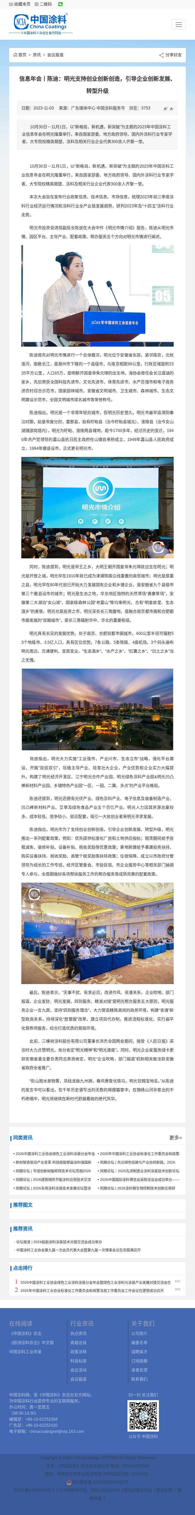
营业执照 (164, 1490)
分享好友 (173, 55)
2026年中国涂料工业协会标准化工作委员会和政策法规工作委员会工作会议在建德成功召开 (92, 1291)
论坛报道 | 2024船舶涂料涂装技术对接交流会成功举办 (59, 1242)
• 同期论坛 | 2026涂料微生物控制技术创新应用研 (136, 1188)
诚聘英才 (139, 1352)
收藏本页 (22, 4)
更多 (175, 1137)
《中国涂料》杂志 (25, 1333)
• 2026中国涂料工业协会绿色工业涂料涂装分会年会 (54, 1154)
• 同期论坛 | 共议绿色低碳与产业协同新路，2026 (136, 1162)
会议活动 (78, 1370)
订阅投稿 (139, 1361)
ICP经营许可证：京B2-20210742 (90, 1490)
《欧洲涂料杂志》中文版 (31, 1343)
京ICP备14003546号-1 (34, 1490)
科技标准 (78, 1361)
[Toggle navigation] (179, 25)
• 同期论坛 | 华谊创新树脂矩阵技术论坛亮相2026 (52, 1171)
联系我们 (139, 1379)
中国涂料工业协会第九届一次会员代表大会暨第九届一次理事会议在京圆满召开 (78, 1250)
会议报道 (55, 55)
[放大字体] (166, 108)
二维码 (46, 4)
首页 (22, 55)
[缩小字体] (172, 108)
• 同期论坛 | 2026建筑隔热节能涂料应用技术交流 (52, 1180)
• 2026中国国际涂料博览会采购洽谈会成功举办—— (138, 1180)
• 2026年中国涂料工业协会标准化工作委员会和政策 (138, 1154)
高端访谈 (78, 1343)
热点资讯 (78, 1333)
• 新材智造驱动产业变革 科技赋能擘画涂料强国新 (52, 1162)
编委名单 (139, 1343)
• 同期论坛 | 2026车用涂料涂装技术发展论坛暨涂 (52, 1188)
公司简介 (139, 1333)
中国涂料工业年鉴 (25, 1352)
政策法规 (78, 1352)
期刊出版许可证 (138, 1490)
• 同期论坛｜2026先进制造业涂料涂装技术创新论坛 (138, 1171)
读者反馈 (139, 1370)
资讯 (37, 55)
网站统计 (97, 1507)
